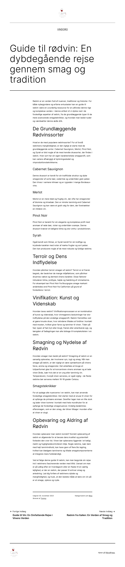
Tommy (43, 498)
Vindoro (62, 29)
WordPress (110, 553)
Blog (90, 496)
